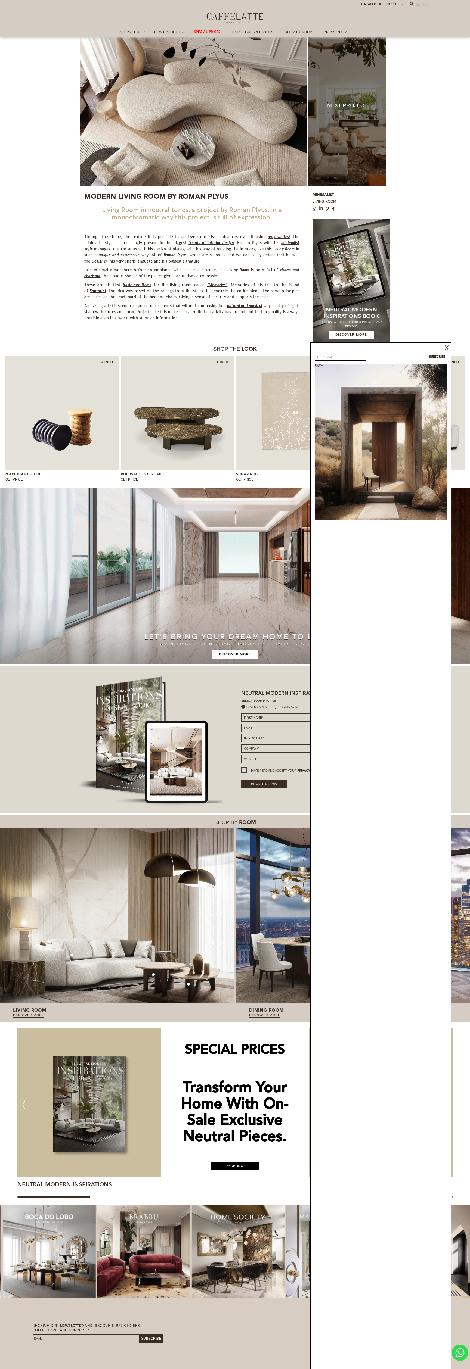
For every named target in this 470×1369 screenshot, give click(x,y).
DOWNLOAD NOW (264, 784)
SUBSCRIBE (151, 1338)
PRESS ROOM (335, 32)
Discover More (235, 654)
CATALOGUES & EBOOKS (252, 32)
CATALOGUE (371, 4)
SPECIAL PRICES (207, 32)
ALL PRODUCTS (132, 32)
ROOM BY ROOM (299, 32)
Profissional (256, 706)
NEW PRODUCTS (168, 32)
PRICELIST (396, 4)
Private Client (290, 706)
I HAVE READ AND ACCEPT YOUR (286, 770)
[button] (461, 914)
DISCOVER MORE (351, 334)
